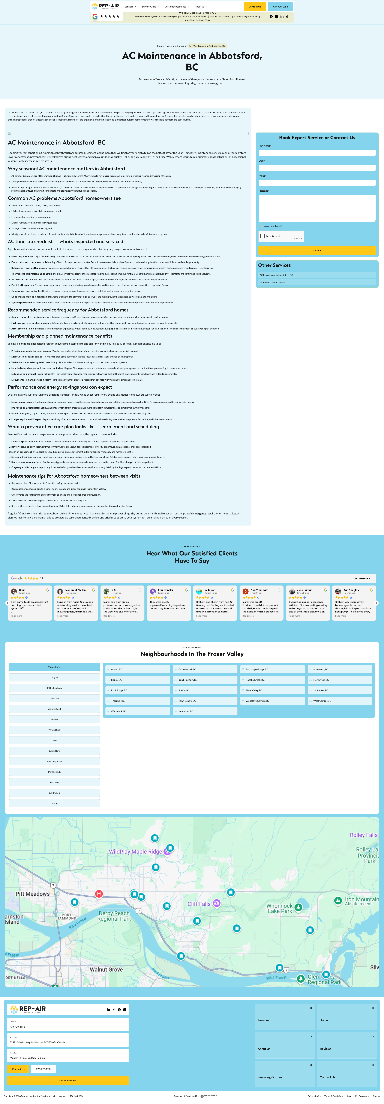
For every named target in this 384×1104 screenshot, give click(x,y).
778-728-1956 (17, 1026)
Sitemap (376, 1096)
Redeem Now (203, 19)
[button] (130, 6)
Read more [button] (16, 616)
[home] (105, 6)
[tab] (54, 667)
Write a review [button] (362, 578)
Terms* (278, 226)
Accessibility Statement (358, 1096)
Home (160, 45)
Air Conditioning (175, 45)
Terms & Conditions (333, 1096)
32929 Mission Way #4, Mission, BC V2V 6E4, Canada (37, 1042)
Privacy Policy (314, 1096)
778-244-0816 (76, 1096)
